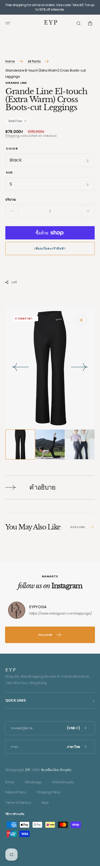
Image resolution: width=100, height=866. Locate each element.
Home (10, 61)
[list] (50, 368)
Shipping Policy (49, 792)
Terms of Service (18, 802)
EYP (27, 770)
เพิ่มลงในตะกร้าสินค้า (49, 248)
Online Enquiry (63, 782)
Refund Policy (15, 792)
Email (9, 782)
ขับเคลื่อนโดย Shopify (56, 770)
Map (45, 802)
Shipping (12, 136)
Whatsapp (33, 782)
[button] (8, 23)
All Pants (34, 61)
